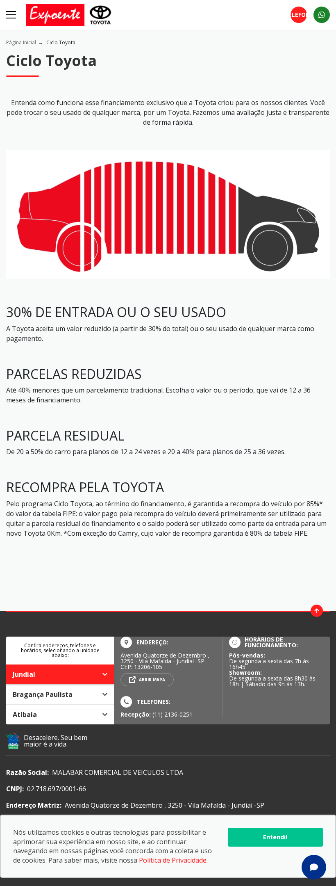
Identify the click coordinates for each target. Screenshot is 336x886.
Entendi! (275, 837)
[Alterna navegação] (12, 14)
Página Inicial (21, 42)
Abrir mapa (152, 680)
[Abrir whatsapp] (321, 15)
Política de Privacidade (173, 860)
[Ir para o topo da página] (317, 611)
